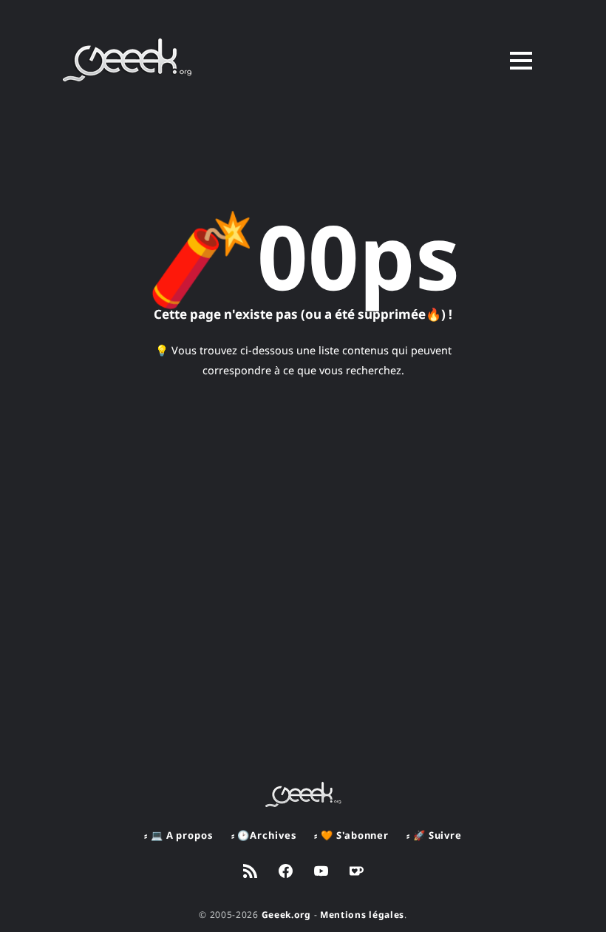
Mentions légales (362, 914)
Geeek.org (286, 914)
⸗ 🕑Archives (264, 835)
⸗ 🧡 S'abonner (351, 835)
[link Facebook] (286, 873)
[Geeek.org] (127, 76)
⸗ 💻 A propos (179, 835)
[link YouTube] (321, 873)
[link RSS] (250, 873)
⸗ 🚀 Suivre (434, 835)
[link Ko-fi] (357, 873)
